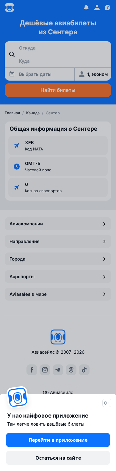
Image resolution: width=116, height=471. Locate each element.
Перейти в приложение (58, 440)
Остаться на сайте (58, 458)
